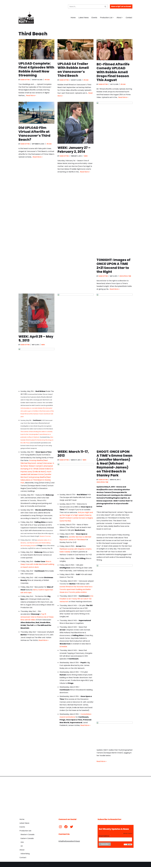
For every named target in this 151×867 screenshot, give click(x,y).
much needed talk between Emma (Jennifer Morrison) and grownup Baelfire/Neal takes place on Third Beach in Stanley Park (36, 477)
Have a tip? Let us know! (121, 6)
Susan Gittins (25, 80)
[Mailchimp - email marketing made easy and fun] (128, 845)
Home (73, 18)
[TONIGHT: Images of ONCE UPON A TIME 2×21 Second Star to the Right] (115, 179)
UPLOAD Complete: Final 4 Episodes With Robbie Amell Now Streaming (36, 69)
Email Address (105, 836)
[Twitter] (71, 827)
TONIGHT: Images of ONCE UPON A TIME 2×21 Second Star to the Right (113, 266)
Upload (47, 80)
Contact (129, 18)
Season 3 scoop (45, 536)
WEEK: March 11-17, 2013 (73, 453)
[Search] (105, 6)
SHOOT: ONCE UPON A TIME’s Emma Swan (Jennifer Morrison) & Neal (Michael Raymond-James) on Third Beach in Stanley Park (114, 463)
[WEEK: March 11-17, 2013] (75, 371)
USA (22, 842)
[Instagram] (60, 827)
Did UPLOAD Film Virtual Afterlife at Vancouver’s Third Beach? (34, 133)
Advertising (25, 853)
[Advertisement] (75, 795)
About (22, 850)
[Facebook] (66, 827)
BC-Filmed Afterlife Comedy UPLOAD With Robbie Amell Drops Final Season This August (113, 72)
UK (22, 846)
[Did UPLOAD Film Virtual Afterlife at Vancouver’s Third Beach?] (36, 113)
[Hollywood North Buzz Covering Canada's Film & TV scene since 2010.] (26, 18)
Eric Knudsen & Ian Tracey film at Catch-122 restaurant (76, 599)
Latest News (83, 18)
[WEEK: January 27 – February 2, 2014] (75, 123)
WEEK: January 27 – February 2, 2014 (74, 149)
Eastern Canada (27, 838)
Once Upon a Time (125, 276)
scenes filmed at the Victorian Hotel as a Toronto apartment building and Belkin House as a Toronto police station (76, 589)
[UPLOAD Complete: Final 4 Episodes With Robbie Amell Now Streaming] (36, 49)
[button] (113, 17)
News (86, 156)
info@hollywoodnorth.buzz (69, 841)
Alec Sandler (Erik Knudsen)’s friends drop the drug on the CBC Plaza (37, 440)
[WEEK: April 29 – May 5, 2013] (36, 313)
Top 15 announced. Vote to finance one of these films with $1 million (37, 617)
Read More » (31, 95)
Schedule (63, 646)
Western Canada (27, 834)
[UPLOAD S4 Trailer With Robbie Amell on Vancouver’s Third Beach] (75, 49)
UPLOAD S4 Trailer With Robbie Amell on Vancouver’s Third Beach (73, 69)
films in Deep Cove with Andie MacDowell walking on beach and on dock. (37, 564)
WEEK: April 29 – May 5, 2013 (35, 338)
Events (94, 18)
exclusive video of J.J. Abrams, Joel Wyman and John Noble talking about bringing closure (36, 543)
